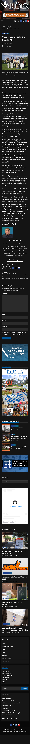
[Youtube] (28, 21)
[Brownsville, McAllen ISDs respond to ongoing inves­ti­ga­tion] (15, 622)
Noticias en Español (7, 651)
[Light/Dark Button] (14, 21)
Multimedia (15, 426)
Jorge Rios (5, 560)
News (13, 444)
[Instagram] (26, 21)
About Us (4, 684)
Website (4, 326)
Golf (4, 33)
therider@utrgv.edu (11, 723)
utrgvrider (12, 526)
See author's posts (15, 260)
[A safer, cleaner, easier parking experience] (15, 545)
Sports (7, 33)
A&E (13, 434)
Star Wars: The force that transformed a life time (6, 437)
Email (4, 320)
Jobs (3, 686)
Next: (15, 278)
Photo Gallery (6, 665)
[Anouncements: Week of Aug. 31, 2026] (15, 571)
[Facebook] (21, 21)
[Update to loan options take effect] (15, 596)
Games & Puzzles (7, 663)
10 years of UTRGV (6, 428)
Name (4, 314)
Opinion (4, 660)
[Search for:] (11, 693)
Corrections (5, 682)
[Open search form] (18, 21)
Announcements (7, 577)
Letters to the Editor (7, 680)
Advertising (5, 676)
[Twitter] (23, 21)
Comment (5, 293)
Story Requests (6, 678)
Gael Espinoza (8, 43)
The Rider (5, 526)
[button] (2, 21)
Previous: (15, 273)
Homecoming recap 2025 (6, 447)
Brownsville (6, 628)
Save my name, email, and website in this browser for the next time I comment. (15, 333)
